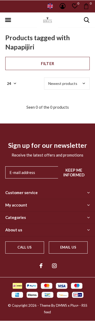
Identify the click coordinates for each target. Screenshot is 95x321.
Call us (24, 247)
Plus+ (74, 305)
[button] (8, 20)
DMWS (61, 305)
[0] (86, 6)
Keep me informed (74, 172)
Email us (68, 247)
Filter (47, 63)
